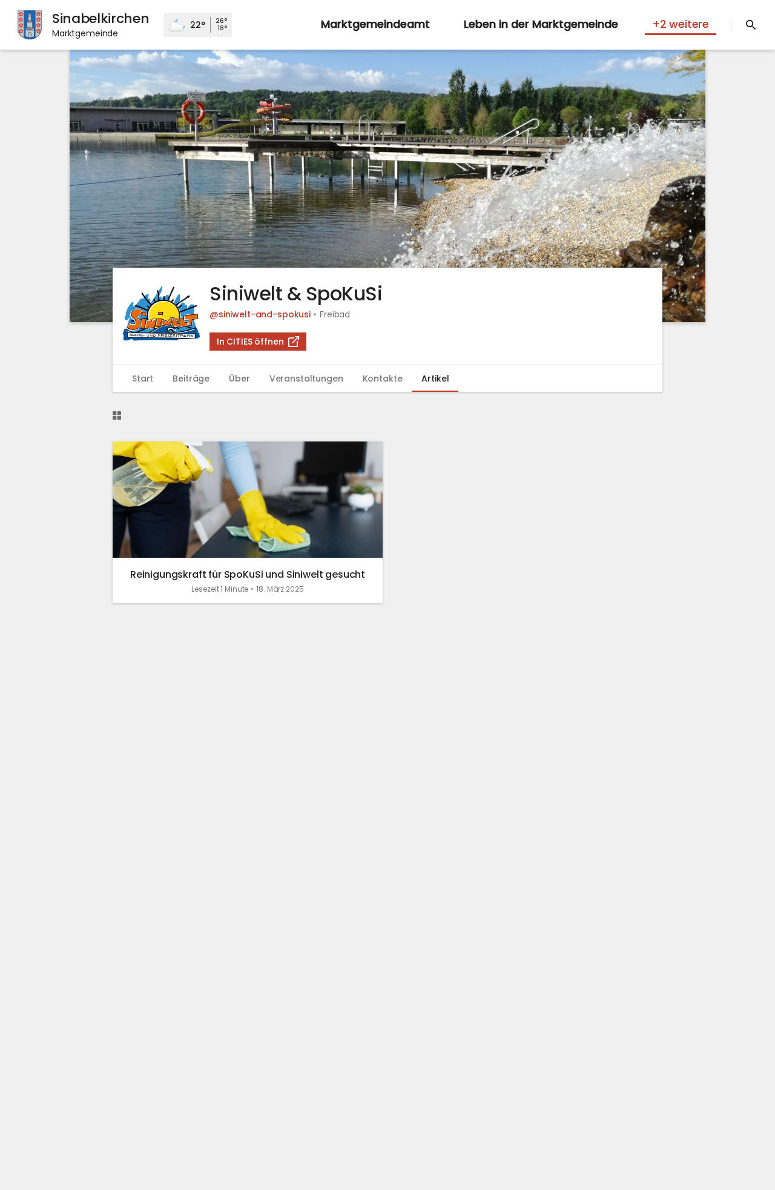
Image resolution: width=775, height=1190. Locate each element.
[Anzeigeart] (117, 415)
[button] (387, 186)
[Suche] (750, 25)
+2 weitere (680, 23)
